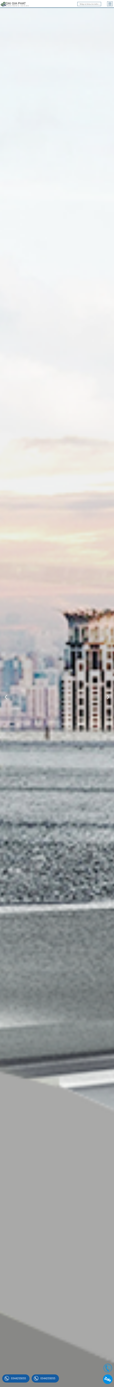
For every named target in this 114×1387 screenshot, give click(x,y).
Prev (6, 697)
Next (107, 697)
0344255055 (18, 1378)
